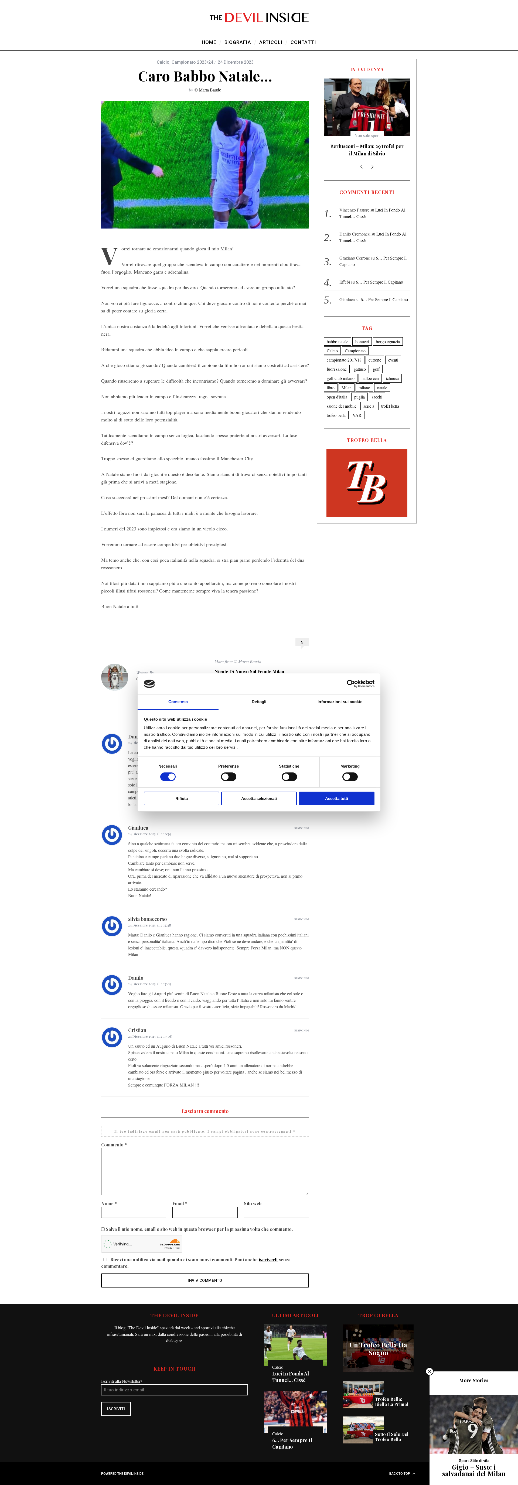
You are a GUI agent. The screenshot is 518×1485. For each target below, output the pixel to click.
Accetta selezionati (259, 798)
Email (179, 1203)
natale (382, 380)
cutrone (375, 352)
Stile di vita (479, 1461)
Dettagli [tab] (259, 701)
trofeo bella (336, 408)
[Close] (429, 1371)
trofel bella (390, 398)
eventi (393, 352)
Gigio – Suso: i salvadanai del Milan (474, 1470)
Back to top (400, 1474)
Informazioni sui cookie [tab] (340, 701)
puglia (359, 389)
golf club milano (341, 371)
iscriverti (268, 1259)
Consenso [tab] (178, 701)
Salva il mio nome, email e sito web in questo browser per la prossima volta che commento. (199, 1229)
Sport (464, 1461)
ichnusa (392, 371)
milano (364, 380)
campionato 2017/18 (344, 352)
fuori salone (337, 362)
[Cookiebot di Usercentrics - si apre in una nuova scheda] (350, 684)
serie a (368, 398)
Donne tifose (367, 146)
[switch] (228, 776)
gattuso (360, 362)
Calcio (163, 62)
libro (331, 380)
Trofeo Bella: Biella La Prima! (391, 1402)
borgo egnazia (388, 334)
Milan (347, 380)
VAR (357, 408)
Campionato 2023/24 (192, 62)
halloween (370, 371)
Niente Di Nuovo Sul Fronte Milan (249, 671)
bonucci (362, 334)
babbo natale (337, 334)
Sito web (252, 1203)
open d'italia (337, 389)
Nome (109, 1203)
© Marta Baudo (208, 90)
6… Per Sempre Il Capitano (379, 274)
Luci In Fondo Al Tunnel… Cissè (290, 1376)
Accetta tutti (336, 798)
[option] (367, 116)
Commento (114, 1144)
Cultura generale (367, 135)
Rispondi (301, 828)
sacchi (377, 389)
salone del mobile (341, 398)
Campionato (355, 343)
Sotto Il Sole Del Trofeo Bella (391, 1437)
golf (376, 362)
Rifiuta (181, 798)
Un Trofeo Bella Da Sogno (378, 1349)
